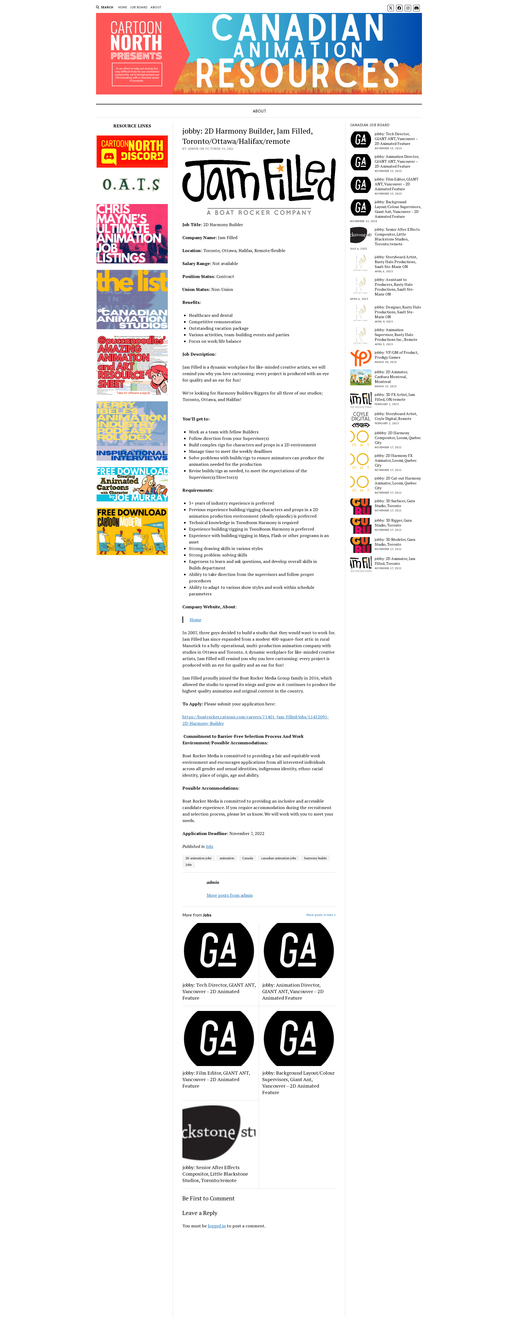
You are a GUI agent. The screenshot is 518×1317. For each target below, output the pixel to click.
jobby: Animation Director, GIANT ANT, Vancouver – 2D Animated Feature (293, 991)
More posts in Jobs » (321, 915)
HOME (122, 7)
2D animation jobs (199, 858)
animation (227, 858)
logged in (217, 1226)
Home (195, 620)
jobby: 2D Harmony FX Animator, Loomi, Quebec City (396, 460)
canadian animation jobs (278, 858)
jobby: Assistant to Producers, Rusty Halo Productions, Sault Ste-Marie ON (394, 287)
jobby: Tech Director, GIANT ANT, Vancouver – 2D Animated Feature (218, 991)
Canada (247, 858)
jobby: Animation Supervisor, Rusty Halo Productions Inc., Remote (396, 334)
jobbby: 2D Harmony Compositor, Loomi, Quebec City (398, 437)
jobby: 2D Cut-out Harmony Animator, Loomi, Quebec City (398, 483)
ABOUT (156, 7)
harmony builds (315, 858)
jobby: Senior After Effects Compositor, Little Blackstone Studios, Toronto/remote (215, 1173)
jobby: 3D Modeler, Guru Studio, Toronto (395, 542)
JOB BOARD (138, 7)
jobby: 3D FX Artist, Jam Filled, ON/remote (395, 397)
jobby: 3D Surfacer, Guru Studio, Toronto (395, 503)
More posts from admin (230, 895)
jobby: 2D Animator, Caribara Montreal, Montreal (391, 376)
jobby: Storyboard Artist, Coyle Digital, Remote (396, 416)
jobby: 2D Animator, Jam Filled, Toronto (395, 561)
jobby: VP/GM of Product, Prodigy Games (396, 355)
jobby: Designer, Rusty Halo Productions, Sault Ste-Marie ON (398, 312)
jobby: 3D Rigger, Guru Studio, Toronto (393, 523)
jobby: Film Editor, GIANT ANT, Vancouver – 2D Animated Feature (216, 1079)
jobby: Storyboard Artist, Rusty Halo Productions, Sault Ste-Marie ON (396, 261)
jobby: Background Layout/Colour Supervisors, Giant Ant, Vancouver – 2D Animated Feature (298, 1082)
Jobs (209, 846)
